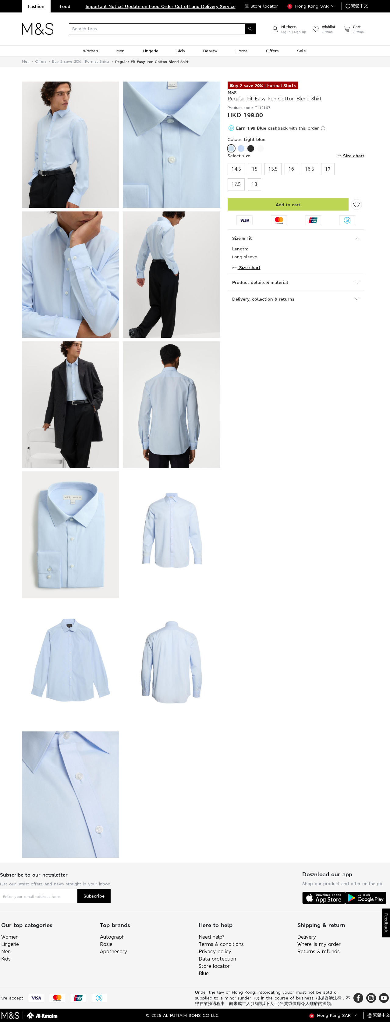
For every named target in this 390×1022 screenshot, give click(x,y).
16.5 (309, 169)
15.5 (273, 169)
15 (254, 169)
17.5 (236, 184)
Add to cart (288, 205)
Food (65, 6)
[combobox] (162, 28)
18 (254, 184)
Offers (41, 61)
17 (328, 169)
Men (26, 61)
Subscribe (94, 896)
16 (291, 169)
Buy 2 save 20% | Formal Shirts (81, 61)
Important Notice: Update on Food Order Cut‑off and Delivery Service (161, 6)
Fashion (36, 6)
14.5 (236, 169)
